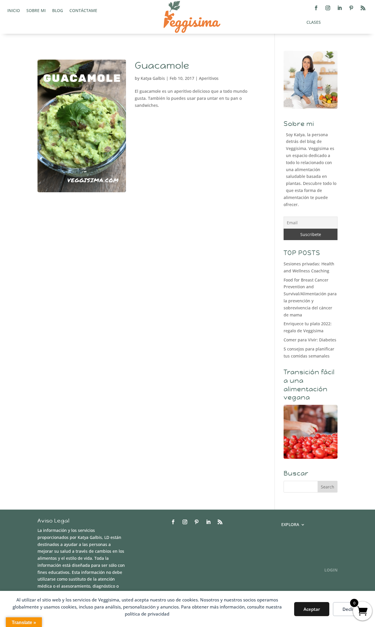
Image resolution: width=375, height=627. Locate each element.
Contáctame (83, 11)
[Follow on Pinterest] (351, 8)
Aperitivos (209, 78)
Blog (57, 11)
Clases (313, 22)
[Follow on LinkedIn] (339, 8)
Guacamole (162, 65)
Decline (350, 609)
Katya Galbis (153, 78)
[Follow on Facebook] (316, 8)
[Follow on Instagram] (328, 8)
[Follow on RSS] (363, 8)
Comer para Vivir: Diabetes (310, 340)
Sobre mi (36, 11)
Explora (290, 524)
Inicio (13, 11)
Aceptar (312, 609)
